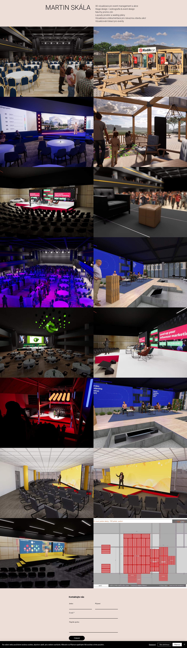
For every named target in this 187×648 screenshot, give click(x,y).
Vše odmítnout (164, 644)
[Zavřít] (184, 644)
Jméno (71, 603)
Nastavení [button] (152, 644)
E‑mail (71, 613)
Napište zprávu (74, 622)
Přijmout (177, 644)
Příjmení (97, 603)
